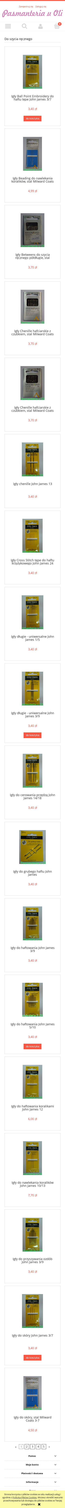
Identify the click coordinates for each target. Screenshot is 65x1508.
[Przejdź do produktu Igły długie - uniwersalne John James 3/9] (32, 689)
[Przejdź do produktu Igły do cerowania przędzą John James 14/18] (32, 771)
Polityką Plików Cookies (24, 1497)
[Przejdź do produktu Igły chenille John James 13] (32, 459)
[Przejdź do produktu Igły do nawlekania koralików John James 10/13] (32, 1158)
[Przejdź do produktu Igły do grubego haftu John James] (32, 847)
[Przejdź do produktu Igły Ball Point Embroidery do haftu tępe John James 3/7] (32, 72)
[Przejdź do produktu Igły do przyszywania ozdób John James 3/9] (32, 1235)
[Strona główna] (32, 13)
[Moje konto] (41, 26)
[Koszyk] (57, 26)
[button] (8, 26)
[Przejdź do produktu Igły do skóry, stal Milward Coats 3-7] (32, 1393)
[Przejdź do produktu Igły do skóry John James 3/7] (32, 1311)
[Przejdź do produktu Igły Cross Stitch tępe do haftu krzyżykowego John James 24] (32, 536)
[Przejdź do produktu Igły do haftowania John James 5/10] (32, 1000)
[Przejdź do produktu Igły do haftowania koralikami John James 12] (32, 1082)
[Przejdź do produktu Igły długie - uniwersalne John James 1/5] (32, 612)
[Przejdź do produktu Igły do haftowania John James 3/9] (32, 923)
